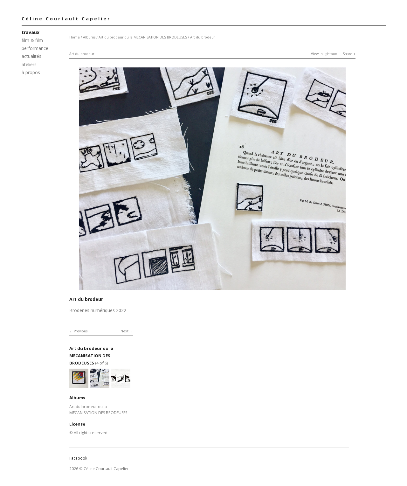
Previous (80, 331)
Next (124, 331)
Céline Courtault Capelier (66, 19)
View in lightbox (324, 54)
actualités (31, 56)
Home (74, 37)
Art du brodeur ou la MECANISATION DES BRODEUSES (143, 37)
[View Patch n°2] (78, 384)
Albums (89, 37)
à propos (31, 72)
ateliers (29, 64)
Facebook (78, 458)
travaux (30, 32)
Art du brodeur (202, 37)
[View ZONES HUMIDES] (120, 384)
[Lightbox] (212, 291)
